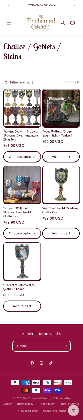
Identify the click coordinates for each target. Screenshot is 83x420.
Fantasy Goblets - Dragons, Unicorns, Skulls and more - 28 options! (21, 135)
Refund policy (25, 403)
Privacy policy (46, 403)
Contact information (55, 410)
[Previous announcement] (8, 5)
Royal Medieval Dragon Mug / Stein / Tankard (57, 133)
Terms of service (69, 403)
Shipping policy (30, 410)
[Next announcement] (75, 5)
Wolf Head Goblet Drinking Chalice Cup (60, 210)
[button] (9, 23)
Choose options (22, 156)
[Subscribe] (65, 346)
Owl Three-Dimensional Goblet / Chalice (18, 287)
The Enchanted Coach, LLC (39, 398)
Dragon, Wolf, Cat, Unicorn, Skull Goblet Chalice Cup (17, 212)
